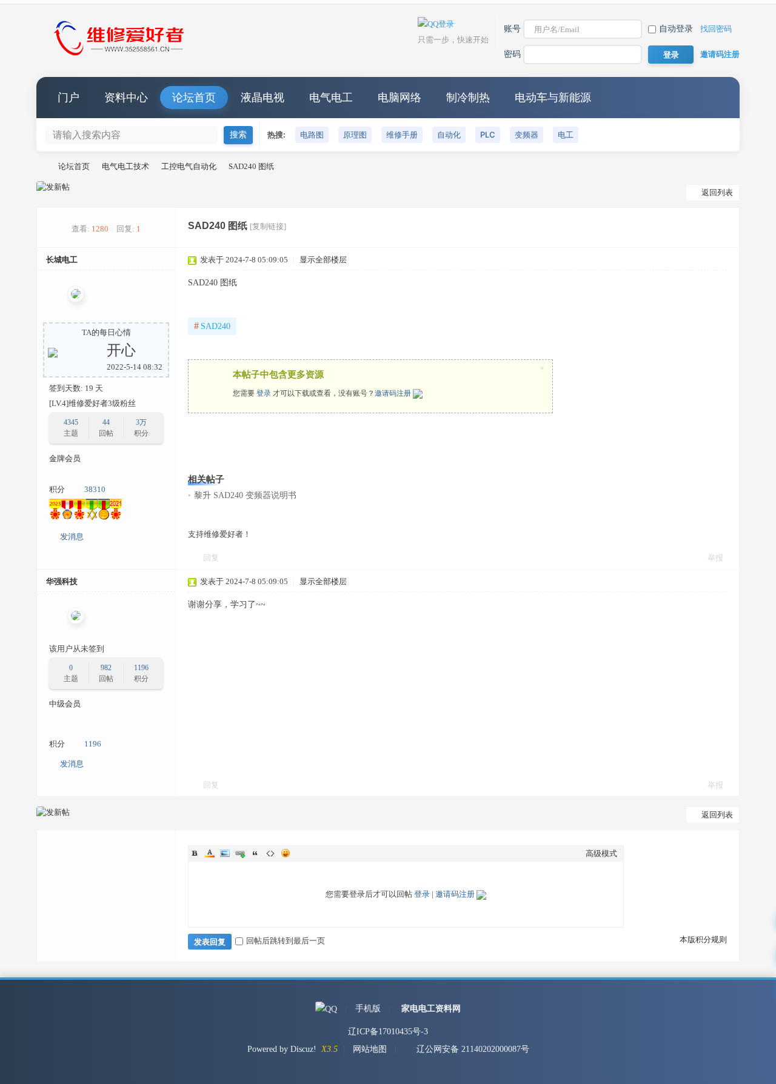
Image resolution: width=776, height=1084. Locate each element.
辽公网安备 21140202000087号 (472, 1049)
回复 (211, 557)
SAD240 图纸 (251, 166)
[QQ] (326, 1008)
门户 (68, 97)
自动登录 (676, 28)
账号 (512, 28)
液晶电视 (262, 97)
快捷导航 (718, 97)
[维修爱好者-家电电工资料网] (121, 56)
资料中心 (126, 97)
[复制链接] (268, 226)
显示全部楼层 (323, 259)
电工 (566, 134)
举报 (715, 557)
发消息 (72, 536)
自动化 (449, 134)
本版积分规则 (703, 939)
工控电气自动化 (188, 166)
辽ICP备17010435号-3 (388, 1031)
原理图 (355, 134)
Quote (255, 853)
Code (270, 853)
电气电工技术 (125, 166)
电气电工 (331, 97)
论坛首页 (194, 97)
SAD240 (212, 326)
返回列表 (717, 192)
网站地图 (370, 1049)
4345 (71, 422)
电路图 (312, 134)
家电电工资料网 (431, 1008)
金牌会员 (65, 458)
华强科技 (62, 581)
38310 (94, 489)
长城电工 (62, 259)
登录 (263, 393)
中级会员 (65, 703)
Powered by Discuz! (281, 1049)
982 (106, 667)
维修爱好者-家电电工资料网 (41, 166)
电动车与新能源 (553, 97)
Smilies (285, 853)
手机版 (368, 1008)
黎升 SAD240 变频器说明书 (245, 495)
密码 (512, 54)
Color (210, 853)
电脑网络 (399, 97)
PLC (487, 134)
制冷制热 (468, 97)
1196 (141, 667)
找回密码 (716, 28)
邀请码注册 (720, 54)
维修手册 (402, 134)
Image (225, 853)
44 (106, 422)
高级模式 (601, 853)
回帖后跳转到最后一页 (285, 940)
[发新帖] (53, 187)
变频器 (526, 134)
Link (240, 853)
